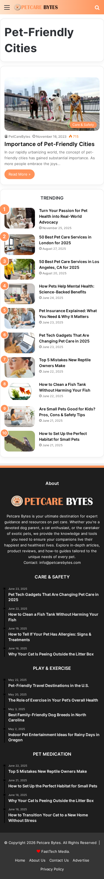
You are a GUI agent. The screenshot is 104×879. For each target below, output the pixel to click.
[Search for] (97, 9)
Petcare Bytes (49, 842)
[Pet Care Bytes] (36, 7)
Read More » (20, 174)
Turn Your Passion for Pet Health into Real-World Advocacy (63, 216)
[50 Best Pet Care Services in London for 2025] (19, 244)
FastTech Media (55, 851)
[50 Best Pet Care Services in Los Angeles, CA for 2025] (19, 269)
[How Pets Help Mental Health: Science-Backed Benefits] (19, 293)
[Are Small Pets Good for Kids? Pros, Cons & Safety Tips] (19, 416)
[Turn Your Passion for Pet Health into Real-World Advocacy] (19, 218)
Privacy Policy (52, 869)
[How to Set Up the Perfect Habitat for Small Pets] (19, 441)
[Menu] (7, 9)
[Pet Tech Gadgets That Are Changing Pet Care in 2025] (19, 343)
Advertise (81, 860)
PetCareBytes (19, 136)
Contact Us (59, 860)
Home (20, 860)
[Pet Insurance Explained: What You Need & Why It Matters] (19, 318)
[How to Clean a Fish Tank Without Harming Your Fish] (19, 392)
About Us (37, 860)
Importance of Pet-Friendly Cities (49, 144)
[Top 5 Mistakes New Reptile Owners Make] (19, 367)
